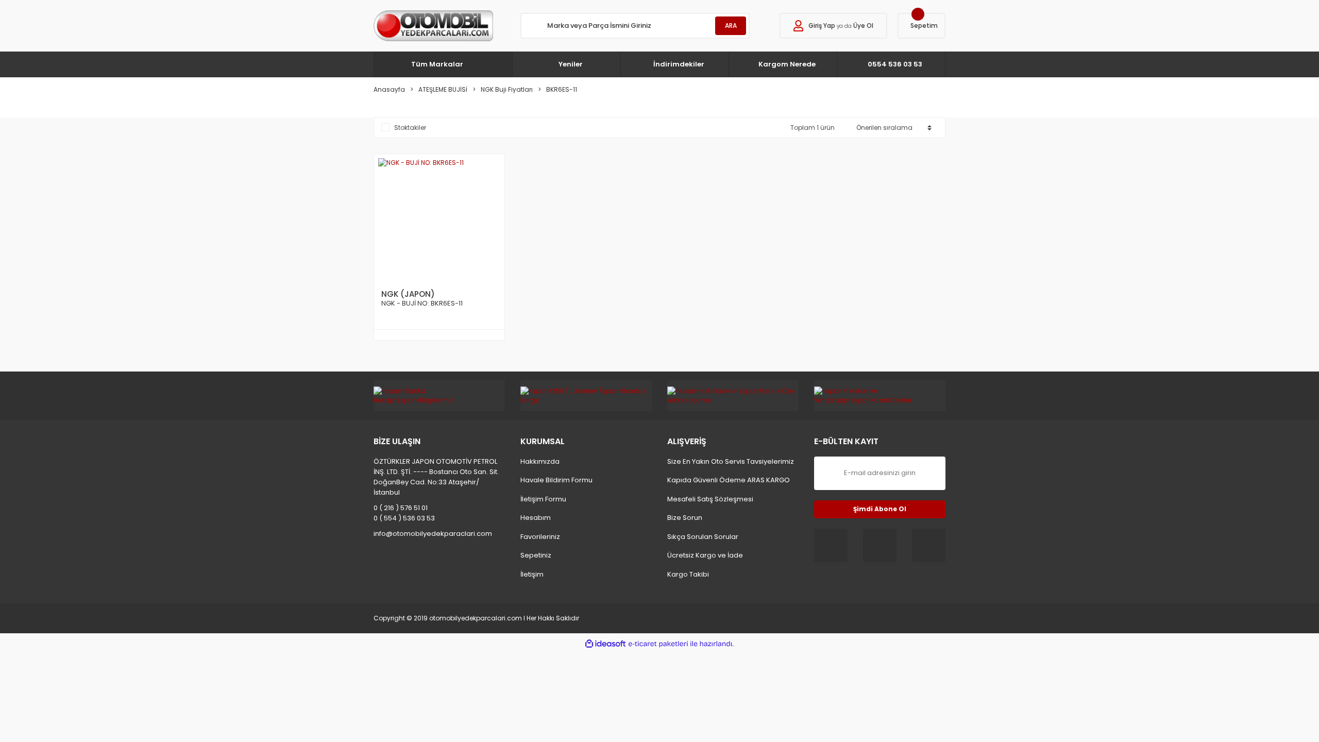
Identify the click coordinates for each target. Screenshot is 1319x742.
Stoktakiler (410, 127)
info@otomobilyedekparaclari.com (433, 533)
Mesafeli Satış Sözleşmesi (710, 499)
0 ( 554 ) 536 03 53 (404, 518)
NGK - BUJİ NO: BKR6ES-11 (422, 303)
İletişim (532, 574)
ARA (731, 25)
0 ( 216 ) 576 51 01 (401, 508)
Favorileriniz (540, 537)
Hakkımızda (540, 461)
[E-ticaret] (658, 643)
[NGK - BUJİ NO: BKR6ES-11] (439, 219)
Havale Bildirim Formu (556, 480)
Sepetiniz (535, 555)
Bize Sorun (684, 517)
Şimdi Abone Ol (879, 508)
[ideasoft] (605, 644)
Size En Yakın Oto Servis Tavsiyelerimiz (730, 461)
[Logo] (433, 25)
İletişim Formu (543, 499)
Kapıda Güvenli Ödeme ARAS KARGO (728, 480)
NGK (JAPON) (408, 294)
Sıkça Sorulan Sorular (702, 537)
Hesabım (535, 517)
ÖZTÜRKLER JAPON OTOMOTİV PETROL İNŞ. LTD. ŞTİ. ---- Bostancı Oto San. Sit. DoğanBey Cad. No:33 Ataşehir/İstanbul (436, 477)
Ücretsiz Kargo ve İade (705, 555)
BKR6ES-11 (561, 89)
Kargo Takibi (688, 574)
